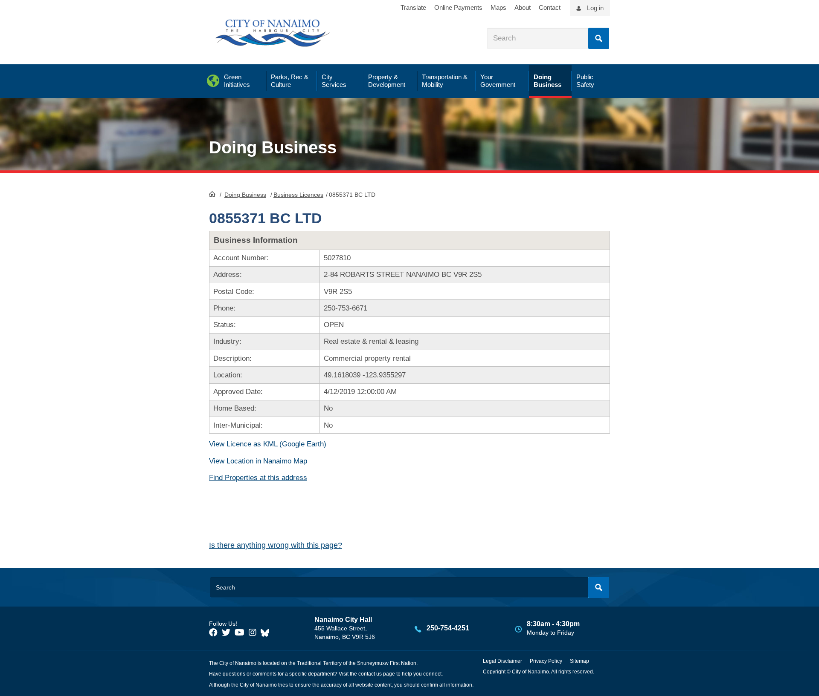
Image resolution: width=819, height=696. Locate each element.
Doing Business (245, 194)
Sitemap (579, 661)
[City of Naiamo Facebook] (213, 632)
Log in (595, 8)
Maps (498, 7)
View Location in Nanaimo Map (258, 461)
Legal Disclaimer (502, 661)
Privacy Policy (546, 661)
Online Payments (458, 7)
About (522, 7)
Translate (413, 7)
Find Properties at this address (258, 478)
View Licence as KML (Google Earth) (267, 444)
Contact (550, 7)
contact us (370, 674)
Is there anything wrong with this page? (275, 545)
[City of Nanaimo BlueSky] (267, 632)
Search (598, 38)
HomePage (212, 194)
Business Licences (298, 194)
